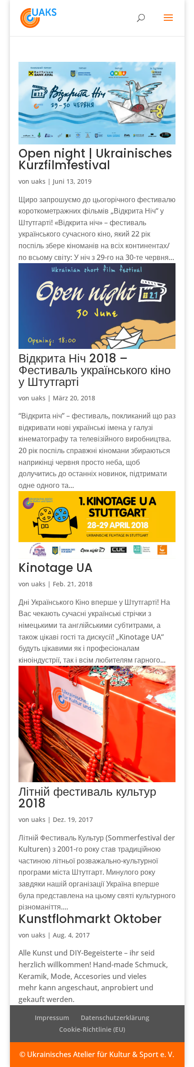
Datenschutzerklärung (115, 1017)
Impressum (52, 1017)
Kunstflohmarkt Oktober (90, 919)
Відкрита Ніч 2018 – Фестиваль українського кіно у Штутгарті (94, 370)
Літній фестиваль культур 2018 (87, 798)
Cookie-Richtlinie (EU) (92, 1029)
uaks (38, 181)
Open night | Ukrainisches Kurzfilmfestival (95, 159)
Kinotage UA (55, 568)
